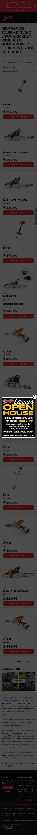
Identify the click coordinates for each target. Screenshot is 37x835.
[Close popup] (35, 397)
